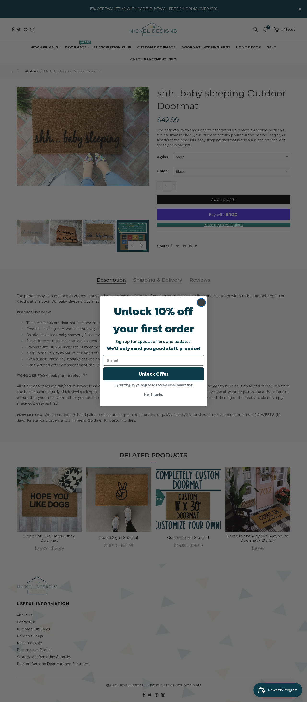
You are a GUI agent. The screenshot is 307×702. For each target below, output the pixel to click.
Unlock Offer (154, 374)
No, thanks (153, 394)
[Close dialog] (201, 302)
